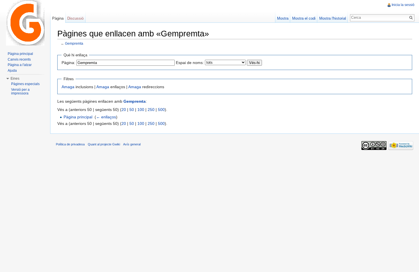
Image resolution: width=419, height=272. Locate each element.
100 (140, 109)
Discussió (75, 18)
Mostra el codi (304, 18)
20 (123, 109)
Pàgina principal (78, 117)
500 (161, 109)
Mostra (282, 18)
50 (131, 109)
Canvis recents (19, 59)
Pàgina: (68, 62)
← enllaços (106, 117)
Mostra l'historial (332, 18)
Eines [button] (15, 79)
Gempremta (74, 43)
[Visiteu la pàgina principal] (25, 23)
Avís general (132, 144)
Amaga (68, 87)
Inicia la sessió (403, 5)
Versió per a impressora (20, 92)
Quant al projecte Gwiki (104, 144)
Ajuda (12, 71)
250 (151, 109)
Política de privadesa (70, 144)
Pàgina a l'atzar (20, 65)
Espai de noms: (190, 62)
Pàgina (58, 18)
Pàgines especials (25, 84)
